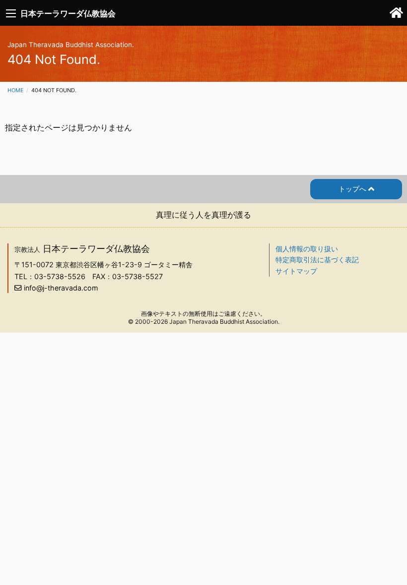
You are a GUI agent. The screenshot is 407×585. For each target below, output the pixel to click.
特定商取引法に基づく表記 (317, 259)
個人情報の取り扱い (306, 248)
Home (15, 90)
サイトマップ (296, 271)
